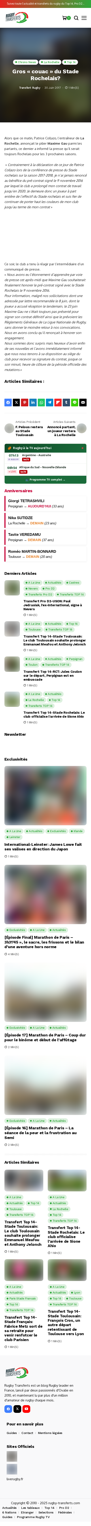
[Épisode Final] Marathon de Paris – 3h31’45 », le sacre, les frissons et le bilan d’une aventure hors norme (44, 942)
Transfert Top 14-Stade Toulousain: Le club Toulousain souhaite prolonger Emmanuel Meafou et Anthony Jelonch (54, 640)
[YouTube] (26, 1409)
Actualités (9, 1507)
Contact (27, 1433)
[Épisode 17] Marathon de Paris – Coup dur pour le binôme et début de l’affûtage (45, 1037)
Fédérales (65, 1512)
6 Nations (9, 1512)
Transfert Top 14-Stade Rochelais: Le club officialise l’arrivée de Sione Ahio (54, 715)
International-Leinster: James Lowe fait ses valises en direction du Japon (43, 846)
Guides (12, 1433)
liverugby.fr (15, 1479)
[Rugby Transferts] (16, 17)
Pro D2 (64, 1507)
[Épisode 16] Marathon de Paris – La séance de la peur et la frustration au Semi (40, 1133)
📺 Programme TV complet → (45, 479)
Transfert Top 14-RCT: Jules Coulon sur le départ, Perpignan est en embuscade (52, 676)
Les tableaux (30, 1507)
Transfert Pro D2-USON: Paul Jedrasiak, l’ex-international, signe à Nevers (52, 605)
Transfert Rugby (29, 87)
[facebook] (8, 1409)
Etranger (27, 1512)
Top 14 (49, 1507)
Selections (45, 1512)
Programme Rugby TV (33, 1517)
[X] (17, 1409)
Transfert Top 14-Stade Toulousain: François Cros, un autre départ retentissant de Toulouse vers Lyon (66, 1322)
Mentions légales (50, 1433)
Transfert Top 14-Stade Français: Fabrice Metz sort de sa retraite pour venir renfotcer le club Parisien (23, 1328)
